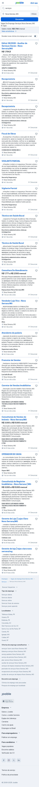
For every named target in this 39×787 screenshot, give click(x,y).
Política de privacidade (10, 775)
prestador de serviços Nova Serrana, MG (15, 669)
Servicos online (7, 600)
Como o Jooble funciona (10, 715)
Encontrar (19, 19)
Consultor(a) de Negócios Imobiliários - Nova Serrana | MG (16, 482)
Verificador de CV (8, 753)
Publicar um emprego (9, 737)
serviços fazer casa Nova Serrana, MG (14, 648)
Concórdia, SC (6, 623)
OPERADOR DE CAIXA (11, 454)
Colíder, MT (5, 637)
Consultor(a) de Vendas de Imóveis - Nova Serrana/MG (14, 418)
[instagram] (9, 760)
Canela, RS (5, 632)
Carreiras (5, 722)
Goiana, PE (5, 617)
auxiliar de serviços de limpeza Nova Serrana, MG (18, 674)
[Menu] (3, 3)
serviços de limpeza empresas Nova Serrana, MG (18, 666)
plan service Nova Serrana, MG (12, 660)
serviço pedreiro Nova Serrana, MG (13, 654)
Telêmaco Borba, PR (8, 614)
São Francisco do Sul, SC (10, 626)
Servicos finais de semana (10, 603)
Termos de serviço (8, 770)
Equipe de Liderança (9, 718)
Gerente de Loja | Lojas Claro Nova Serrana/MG (15, 520)
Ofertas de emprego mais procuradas (14, 682)
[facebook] (4, 760)
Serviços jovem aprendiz (9, 606)
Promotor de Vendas (11, 360)
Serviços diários (7, 595)
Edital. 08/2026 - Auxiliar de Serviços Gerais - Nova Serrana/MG (14, 46)
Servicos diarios (7, 597)
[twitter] (14, 760)
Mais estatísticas (8, 31)
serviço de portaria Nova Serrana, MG (14, 657)
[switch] (35, 36)
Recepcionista (8, 79)
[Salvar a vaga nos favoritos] (36, 43)
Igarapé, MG (6, 634)
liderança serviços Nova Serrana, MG (14, 651)
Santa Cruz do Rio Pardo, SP (11, 629)
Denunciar (33, 73)
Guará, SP (5, 640)
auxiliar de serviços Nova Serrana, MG (14, 663)
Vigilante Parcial (9, 188)
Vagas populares (8, 746)
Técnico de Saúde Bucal (13, 243)
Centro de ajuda (7, 725)
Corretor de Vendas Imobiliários (16, 385)
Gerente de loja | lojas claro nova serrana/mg (17, 550)
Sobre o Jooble (7, 712)
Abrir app (34, 3)
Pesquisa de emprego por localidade (13, 685)
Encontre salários (8, 750)
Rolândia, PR (6, 620)
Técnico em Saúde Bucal (13, 216)
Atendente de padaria (12, 333)
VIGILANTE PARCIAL (11, 161)
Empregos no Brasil (8, 728)
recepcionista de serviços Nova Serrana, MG (16, 671)
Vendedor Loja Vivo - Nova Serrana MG (14, 302)
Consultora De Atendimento (14, 270)
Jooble (15, 782)
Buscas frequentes (8, 587)
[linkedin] (19, 760)
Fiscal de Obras (9, 134)
